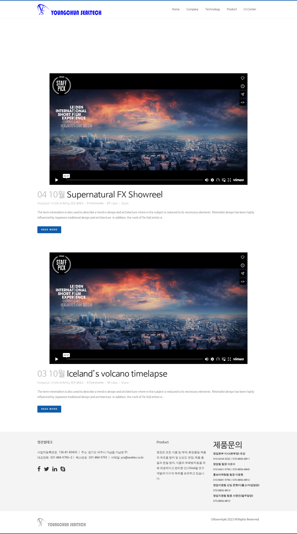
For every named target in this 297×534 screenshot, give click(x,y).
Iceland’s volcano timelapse (117, 374)
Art (64, 203)
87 (112, 203)
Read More (49, 229)
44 (112, 382)
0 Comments (95, 203)
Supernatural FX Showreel (115, 195)
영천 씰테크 (77, 203)
